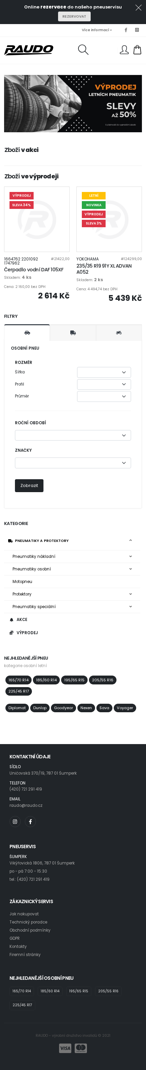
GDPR (15, 938)
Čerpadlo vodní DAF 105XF (33, 269)
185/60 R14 (46, 680)
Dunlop (40, 708)
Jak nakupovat (24, 914)
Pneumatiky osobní (32, 569)
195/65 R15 (74, 680)
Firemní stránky (25, 954)
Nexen (86, 708)
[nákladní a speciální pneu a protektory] (73, 332)
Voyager (125, 708)
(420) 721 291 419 (26, 789)
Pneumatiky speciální (34, 606)
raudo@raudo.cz (26, 805)
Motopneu (22, 581)
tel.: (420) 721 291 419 (30, 879)
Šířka (20, 372)
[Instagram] (137, 30)
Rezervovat (74, 16)
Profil (19, 384)
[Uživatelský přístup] (124, 51)
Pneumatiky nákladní (34, 556)
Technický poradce (28, 922)
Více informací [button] (96, 30)
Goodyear (63, 708)
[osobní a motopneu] (27, 332)
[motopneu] (119, 332)
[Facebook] (126, 30)
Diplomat (17, 708)
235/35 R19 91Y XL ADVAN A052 (104, 269)
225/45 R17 (18, 691)
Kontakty (18, 946)
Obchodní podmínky (30, 930)
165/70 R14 (18, 680)
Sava (104, 708)
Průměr (22, 396)
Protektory (22, 594)
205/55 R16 (102, 680)
